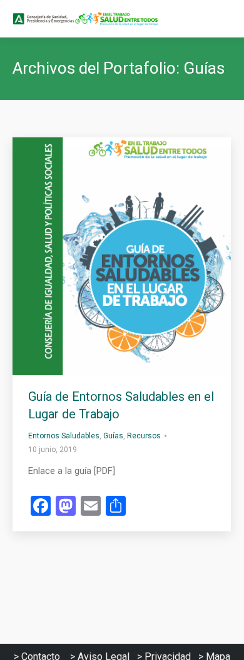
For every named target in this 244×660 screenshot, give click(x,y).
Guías (113, 435)
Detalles (139, 256)
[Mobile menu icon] (223, 18)
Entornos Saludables (63, 435)
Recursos (144, 435)
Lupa (105, 256)
